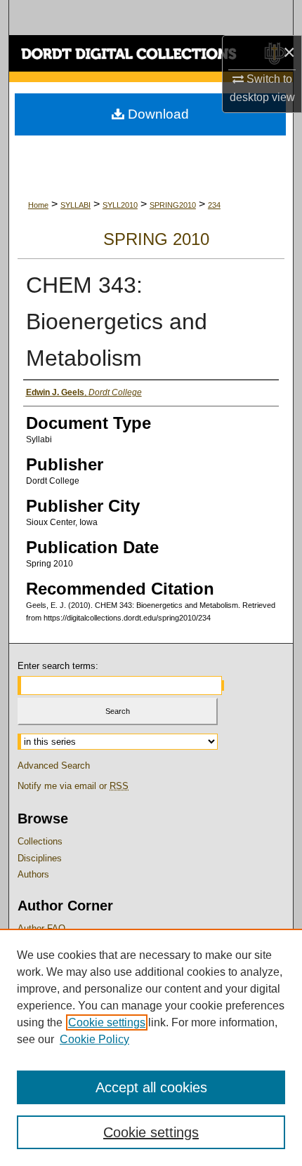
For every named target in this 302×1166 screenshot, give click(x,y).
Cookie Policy (94, 1039)
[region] (151, 1047)
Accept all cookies (151, 1087)
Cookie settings (106, 1022)
